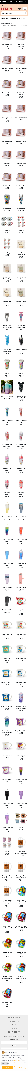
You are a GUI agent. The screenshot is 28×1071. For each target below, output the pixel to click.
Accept (7, 1067)
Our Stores (14, 5)
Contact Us (22, 5)
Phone (14, 1046)
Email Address (14, 1039)
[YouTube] (15, 1032)
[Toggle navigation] (24, 8)
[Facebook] (9, 1032)
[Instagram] (12, 1032)
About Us (8, 5)
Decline (20, 1067)
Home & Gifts (6, 18)
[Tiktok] (19, 1032)
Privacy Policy (16, 1060)
